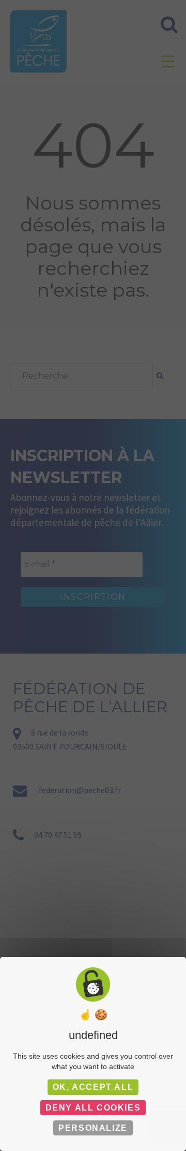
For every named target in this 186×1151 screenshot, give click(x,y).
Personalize (93, 1128)
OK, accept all (93, 1087)
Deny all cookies (93, 1107)
